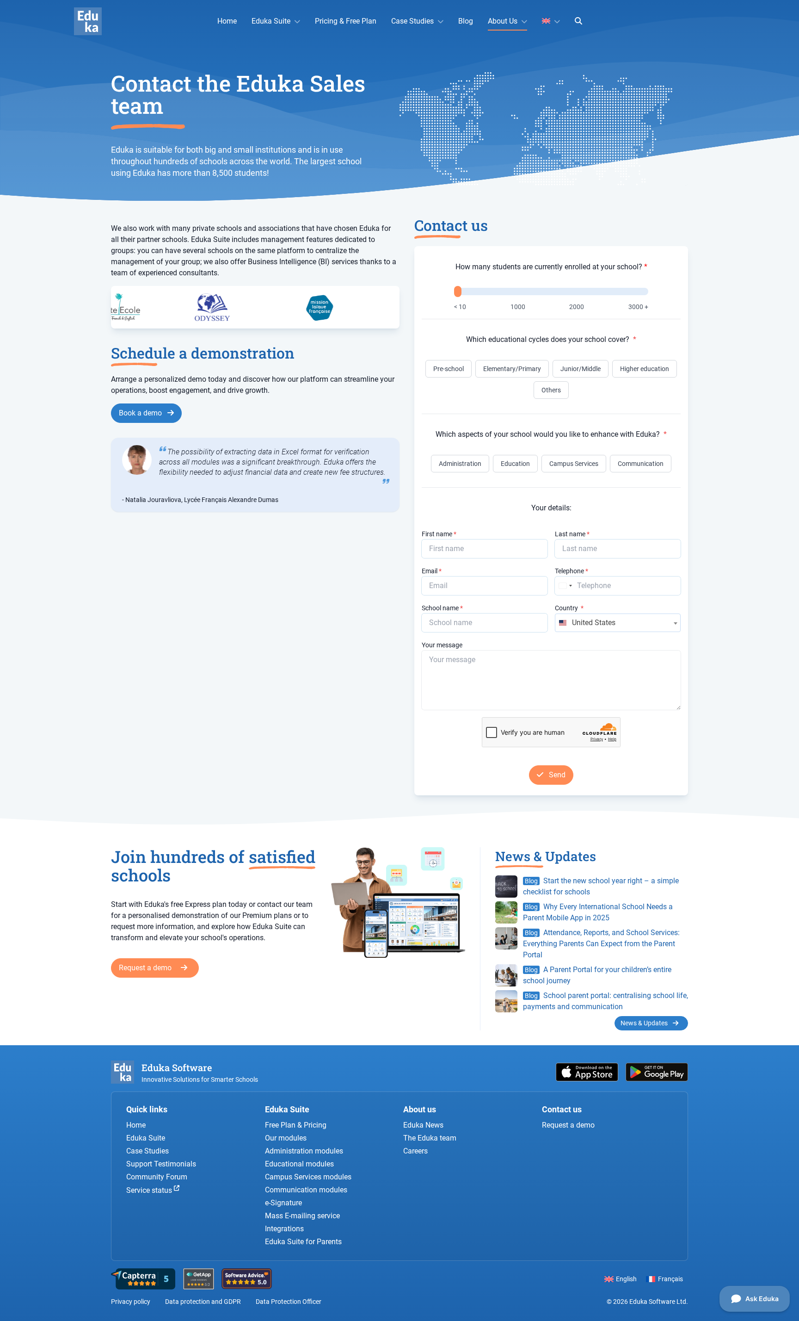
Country (569, 608)
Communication (641, 463)
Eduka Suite (271, 21)
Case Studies (412, 21)
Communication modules (306, 1189)
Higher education (644, 368)
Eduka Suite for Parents (303, 1241)
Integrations (284, 1228)
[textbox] (617, 623)
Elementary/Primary (512, 368)
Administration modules (304, 1151)
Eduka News (423, 1125)
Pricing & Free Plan (345, 21)
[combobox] (618, 623)
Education (515, 463)
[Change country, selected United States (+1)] (565, 586)
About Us (502, 21)
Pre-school (448, 368)
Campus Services (573, 463)
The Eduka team (429, 1138)
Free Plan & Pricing (295, 1125)
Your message (442, 645)
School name (442, 608)
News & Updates (645, 1023)
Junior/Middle (580, 368)
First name (439, 534)
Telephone (571, 571)
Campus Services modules (308, 1176)
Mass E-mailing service (302, 1215)
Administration (460, 463)
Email (432, 571)
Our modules (286, 1138)
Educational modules (299, 1164)
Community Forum (156, 1176)
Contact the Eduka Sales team (238, 94)
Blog (465, 21)
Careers (415, 1151)
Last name (572, 534)
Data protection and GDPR (203, 1301)
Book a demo (141, 413)
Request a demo (146, 967)
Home (227, 21)
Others (551, 390)
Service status (150, 1190)
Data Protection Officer (288, 1301)
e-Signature (283, 1202)
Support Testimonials (161, 1164)
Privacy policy (130, 1301)
